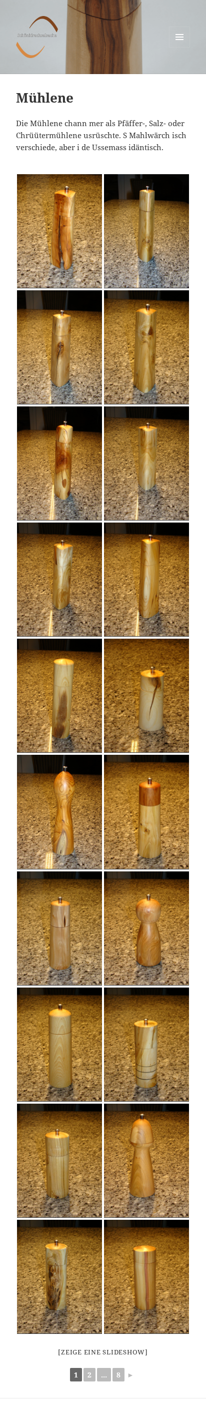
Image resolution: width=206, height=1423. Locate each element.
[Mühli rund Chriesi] (146, 696)
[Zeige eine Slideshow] (103, 1351)
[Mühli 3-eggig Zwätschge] (59, 463)
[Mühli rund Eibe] (59, 812)
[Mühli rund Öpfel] (59, 928)
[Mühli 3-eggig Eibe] (146, 580)
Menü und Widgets (180, 47)
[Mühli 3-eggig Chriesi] (59, 231)
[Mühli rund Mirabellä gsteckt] (59, 696)
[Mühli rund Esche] (59, 1045)
